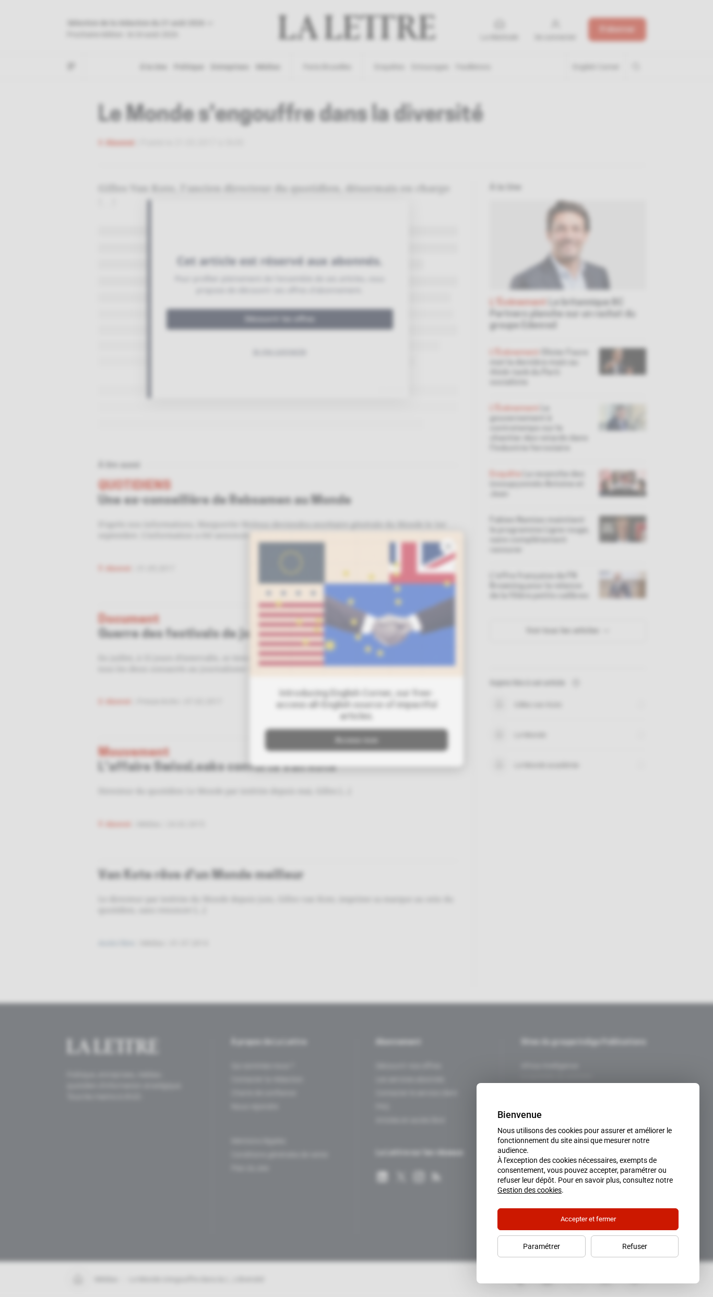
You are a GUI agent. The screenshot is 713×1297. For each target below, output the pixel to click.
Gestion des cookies (529, 1190)
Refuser (634, 1246)
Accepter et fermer (588, 1219)
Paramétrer (541, 1246)
